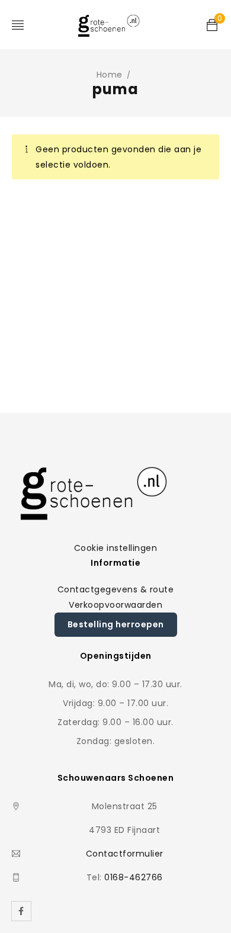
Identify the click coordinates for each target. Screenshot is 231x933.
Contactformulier (124, 854)
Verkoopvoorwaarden (115, 605)
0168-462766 (133, 877)
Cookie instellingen (116, 548)
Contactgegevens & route (115, 589)
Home (110, 75)
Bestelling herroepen (116, 624)
